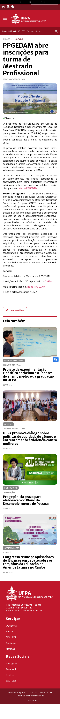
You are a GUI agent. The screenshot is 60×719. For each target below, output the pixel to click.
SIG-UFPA (11, 637)
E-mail (9, 631)
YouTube (11, 680)
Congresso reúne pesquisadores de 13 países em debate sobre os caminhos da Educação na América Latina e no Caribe (28, 562)
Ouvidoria (11, 625)
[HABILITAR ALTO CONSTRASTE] (4, 7)
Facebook (11, 669)
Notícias (8, 424)
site (29, 286)
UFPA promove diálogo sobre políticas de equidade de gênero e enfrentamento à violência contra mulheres (30, 438)
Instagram (11, 663)
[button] (4, 18)
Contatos (11, 643)
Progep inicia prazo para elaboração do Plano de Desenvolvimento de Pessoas (26, 500)
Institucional (10, 488)
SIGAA (48, 281)
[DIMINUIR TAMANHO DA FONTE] (8, 6)
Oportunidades (11, 548)
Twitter (10, 675)
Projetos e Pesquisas (13, 360)
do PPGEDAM (28, 188)
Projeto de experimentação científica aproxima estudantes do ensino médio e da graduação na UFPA (28, 374)
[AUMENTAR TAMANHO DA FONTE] (13, 6)
